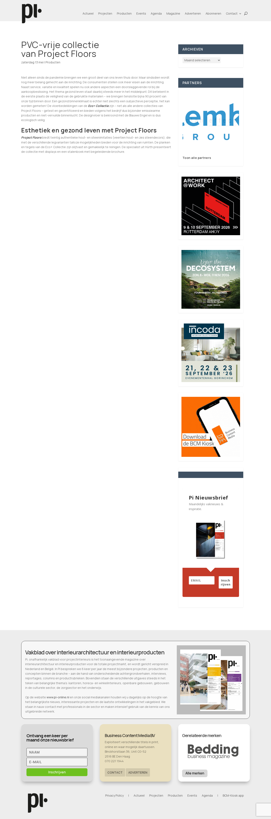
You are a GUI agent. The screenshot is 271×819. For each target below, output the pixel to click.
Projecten (105, 13)
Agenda (156, 13)
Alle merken (194, 773)
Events (141, 13)
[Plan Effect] (211, 121)
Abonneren (213, 13)
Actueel (88, 13)
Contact (232, 13)
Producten (124, 13)
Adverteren (193, 13)
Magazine (173, 13)
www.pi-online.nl (58, 697)
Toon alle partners (197, 158)
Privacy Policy (114, 795)
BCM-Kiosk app (233, 795)
